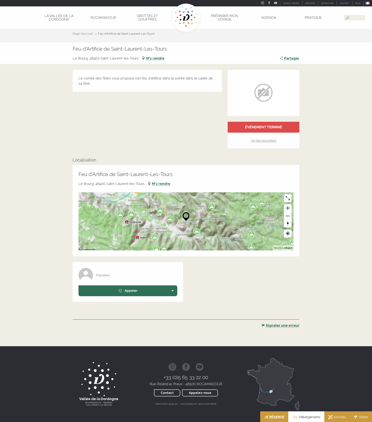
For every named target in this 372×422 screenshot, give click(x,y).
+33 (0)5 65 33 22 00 (186, 377)
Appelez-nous (200, 393)
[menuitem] (59, 17)
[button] (368, 3)
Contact (167, 393)
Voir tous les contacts (263, 140)
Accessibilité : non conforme (198, 404)
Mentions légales (166, 404)
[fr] (368, 3)
